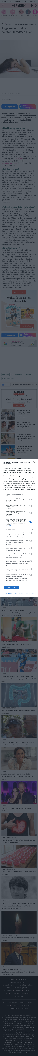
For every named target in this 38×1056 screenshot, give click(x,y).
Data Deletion (9, 593)
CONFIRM (11, 587)
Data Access (19, 593)
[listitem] (19, 495)
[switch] (30, 499)
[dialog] (19, 528)
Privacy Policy (29, 593)
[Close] (34, 462)
